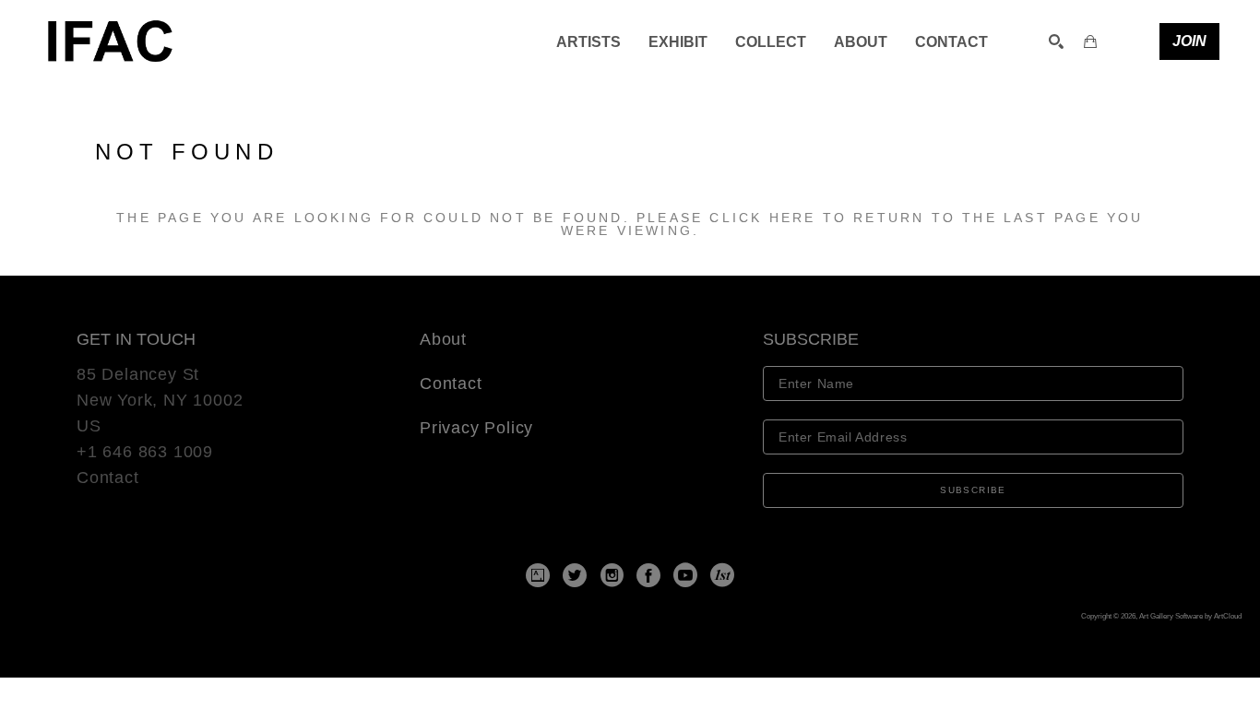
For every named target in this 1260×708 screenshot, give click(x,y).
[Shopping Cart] (1090, 41)
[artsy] (538, 575)
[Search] (1056, 41)
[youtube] (685, 575)
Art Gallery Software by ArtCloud (1190, 616)
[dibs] (722, 575)
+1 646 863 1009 (145, 452)
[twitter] (575, 575)
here (792, 217)
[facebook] (648, 575)
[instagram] (612, 575)
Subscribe (973, 490)
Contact (108, 477)
